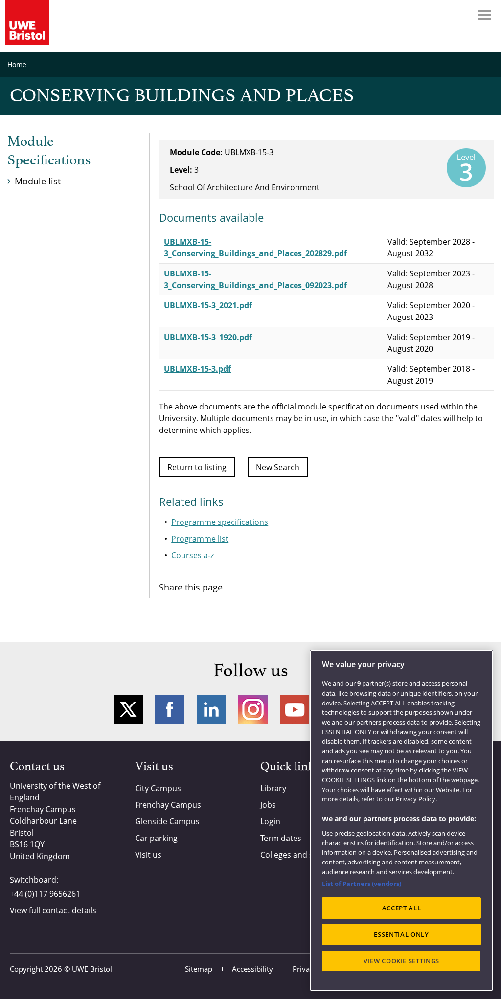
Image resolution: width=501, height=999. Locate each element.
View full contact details (53, 910)
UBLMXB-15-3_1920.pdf (208, 337)
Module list (38, 181)
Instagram (253, 709)
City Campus (158, 788)
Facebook (169, 709)
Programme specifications (219, 522)
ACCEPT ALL (401, 908)
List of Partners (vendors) (361, 883)
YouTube (294, 709)
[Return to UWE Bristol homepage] (27, 22)
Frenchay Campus (168, 804)
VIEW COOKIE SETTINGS (401, 960)
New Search (277, 467)
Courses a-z (192, 555)
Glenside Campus (167, 821)
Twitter (128, 709)
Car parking (156, 838)
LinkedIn (211, 709)
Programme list (199, 538)
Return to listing (197, 467)
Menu (484, 14)
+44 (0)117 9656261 (45, 893)
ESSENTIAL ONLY (401, 934)
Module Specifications (49, 151)
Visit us (148, 854)
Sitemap (198, 969)
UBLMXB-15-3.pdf (197, 368)
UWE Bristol (92, 969)
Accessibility (252, 969)
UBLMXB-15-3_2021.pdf (208, 305)
